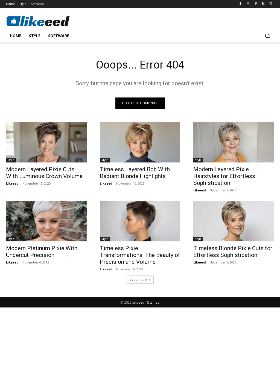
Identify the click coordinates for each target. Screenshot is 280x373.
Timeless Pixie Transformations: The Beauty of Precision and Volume (140, 255)
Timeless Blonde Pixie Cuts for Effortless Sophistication (232, 251)
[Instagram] (248, 4)
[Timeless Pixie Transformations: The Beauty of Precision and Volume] (140, 221)
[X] (271, 4)
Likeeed (12, 183)
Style (11, 160)
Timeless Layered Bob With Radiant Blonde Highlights (135, 172)
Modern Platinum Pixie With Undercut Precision (41, 251)
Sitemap (153, 302)
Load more (138, 279)
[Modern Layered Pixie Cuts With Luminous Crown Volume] (46, 142)
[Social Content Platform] (38, 21)
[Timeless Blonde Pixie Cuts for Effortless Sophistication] (233, 221)
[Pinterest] (256, 4)
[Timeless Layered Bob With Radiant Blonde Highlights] (140, 142)
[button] (267, 35)
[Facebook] (240, 4)
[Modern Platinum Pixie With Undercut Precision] (46, 221)
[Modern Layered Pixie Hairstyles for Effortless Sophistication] (233, 142)
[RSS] (263, 4)
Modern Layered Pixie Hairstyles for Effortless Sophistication (224, 176)
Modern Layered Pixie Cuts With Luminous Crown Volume (44, 172)
